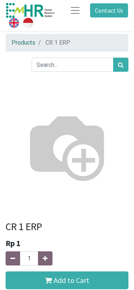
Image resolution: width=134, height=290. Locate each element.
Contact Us (109, 10)
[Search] (120, 65)
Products (23, 42)
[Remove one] (13, 258)
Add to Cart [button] (70, 280)
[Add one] (45, 258)
